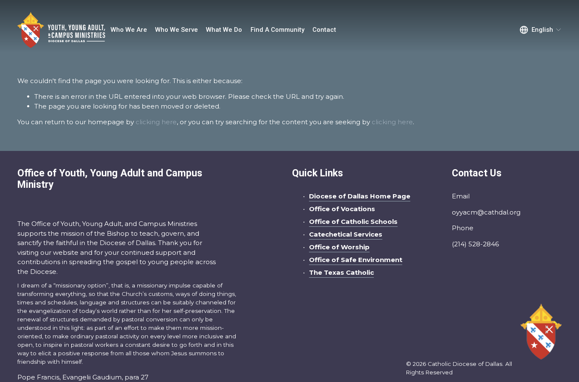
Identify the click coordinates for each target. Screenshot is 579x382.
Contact (324, 29)
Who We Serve (176, 29)
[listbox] (541, 30)
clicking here (156, 122)
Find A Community (277, 29)
